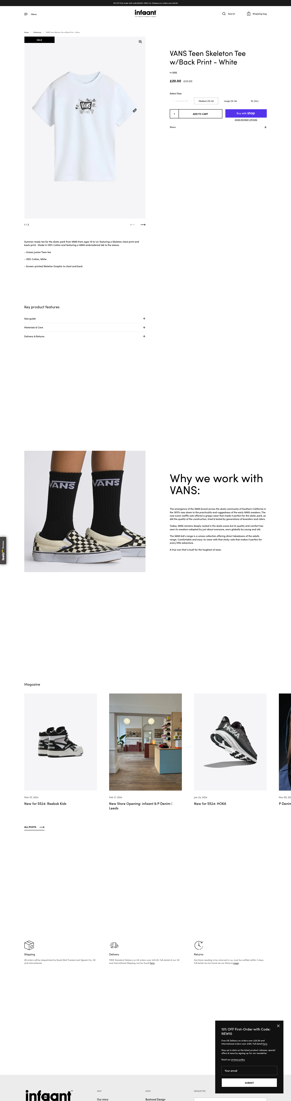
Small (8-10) (182, 100)
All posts (30, 827)
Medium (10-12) (206, 100)
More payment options (246, 120)
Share (173, 127)
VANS (174, 72)
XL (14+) (254, 100)
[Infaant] (145, 14)
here (152, 962)
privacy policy (238, 1059)
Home (26, 32)
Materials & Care (33, 327)
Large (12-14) (230, 100)
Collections (37, 32)
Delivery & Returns (34, 336)
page (236, 962)
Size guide (30, 318)
